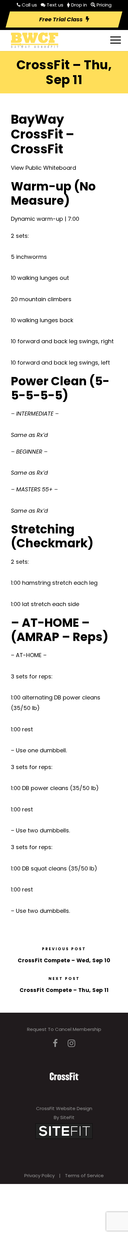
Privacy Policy (39, 1175)
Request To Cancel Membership (64, 1029)
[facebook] (55, 1043)
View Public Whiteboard (43, 168)
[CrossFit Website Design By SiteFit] (64, 1130)
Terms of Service (84, 1175)
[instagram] (71, 1043)
